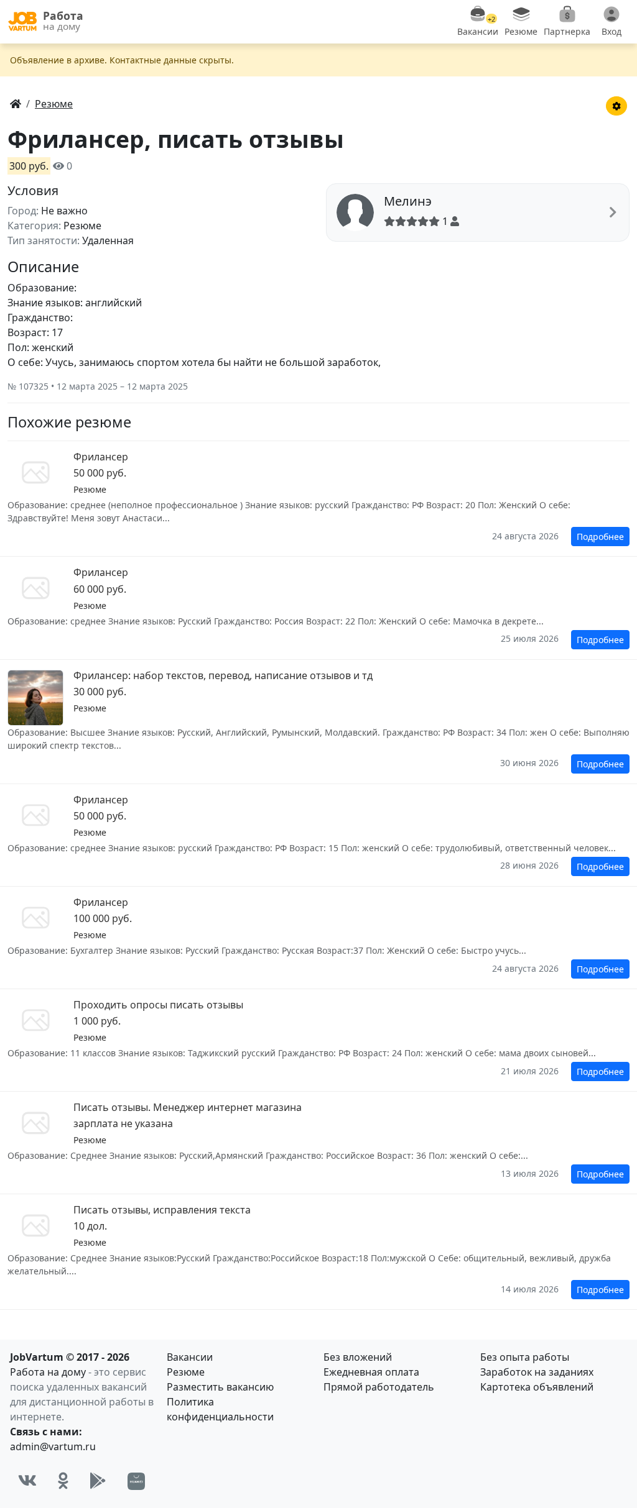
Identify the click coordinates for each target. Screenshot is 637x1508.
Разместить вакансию (220, 1387)
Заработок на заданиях (536, 1372)
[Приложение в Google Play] (97, 1480)
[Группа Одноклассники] (63, 1480)
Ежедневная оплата (371, 1372)
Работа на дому (48, 1372)
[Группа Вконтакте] (27, 1480)
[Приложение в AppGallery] (136, 1481)
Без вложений (357, 1357)
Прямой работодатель (378, 1387)
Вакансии (190, 1357)
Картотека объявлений (536, 1387)
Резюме (186, 1372)
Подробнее (600, 536)
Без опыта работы (524, 1357)
